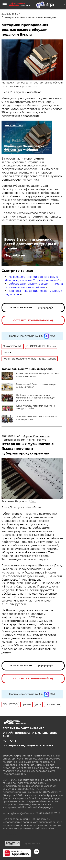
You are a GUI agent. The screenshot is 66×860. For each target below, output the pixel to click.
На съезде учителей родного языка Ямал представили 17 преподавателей (32, 278)
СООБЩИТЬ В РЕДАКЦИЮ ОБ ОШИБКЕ (28, 745)
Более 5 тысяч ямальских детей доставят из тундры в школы (30, 243)
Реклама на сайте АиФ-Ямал (23, 728)
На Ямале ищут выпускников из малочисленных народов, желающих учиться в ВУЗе (35, 398)
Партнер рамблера (32, 843)
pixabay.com (29, 86)
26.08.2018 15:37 (11, 13)
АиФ (33, 501)
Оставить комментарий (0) (33, 320)
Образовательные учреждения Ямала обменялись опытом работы (34, 285)
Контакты (10, 740)
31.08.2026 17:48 (11, 436)
